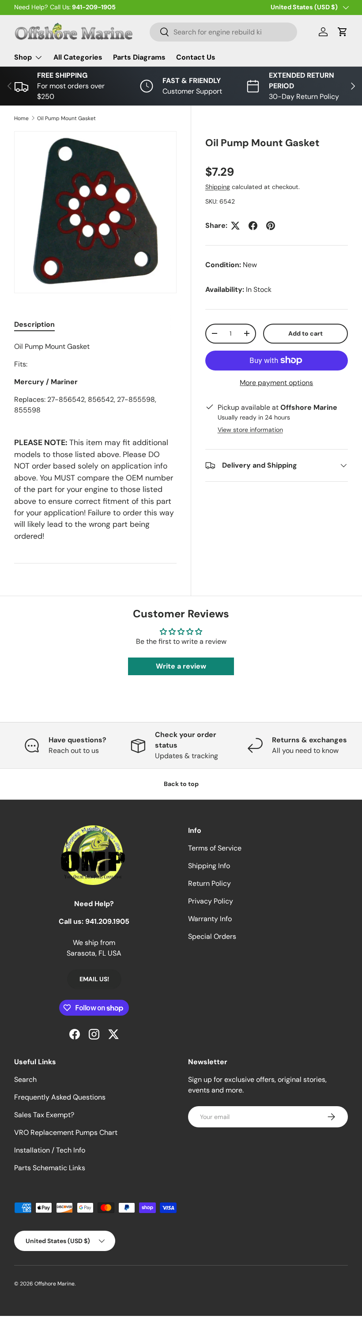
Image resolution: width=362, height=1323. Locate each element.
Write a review (181, 666)
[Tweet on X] (235, 225)
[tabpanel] (95, 378)
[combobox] (224, 32)
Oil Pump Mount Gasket (66, 118)
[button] (342, 32)
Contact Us (195, 57)
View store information (250, 430)
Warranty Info (210, 918)
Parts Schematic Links (49, 1167)
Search (25, 1079)
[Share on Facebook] (253, 225)
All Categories (77, 57)
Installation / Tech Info (49, 1150)
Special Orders (212, 936)
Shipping (217, 187)
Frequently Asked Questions (60, 1097)
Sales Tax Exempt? (44, 1114)
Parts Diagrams (139, 57)
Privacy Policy (210, 901)
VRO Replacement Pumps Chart (65, 1132)
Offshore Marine (54, 1283)
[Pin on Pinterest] (270, 225)
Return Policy (209, 883)
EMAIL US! (94, 979)
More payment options (276, 382)
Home (21, 118)
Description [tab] (34, 324)
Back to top (181, 784)
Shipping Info (209, 865)
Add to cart (305, 333)
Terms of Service (214, 848)
